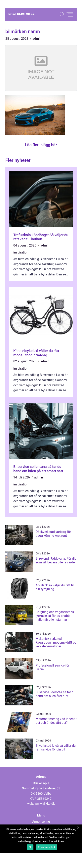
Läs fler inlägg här (41, 144)
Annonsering (41, 821)
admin (36, 38)
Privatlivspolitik (46, 847)
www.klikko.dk (45, 804)
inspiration (20, 252)
